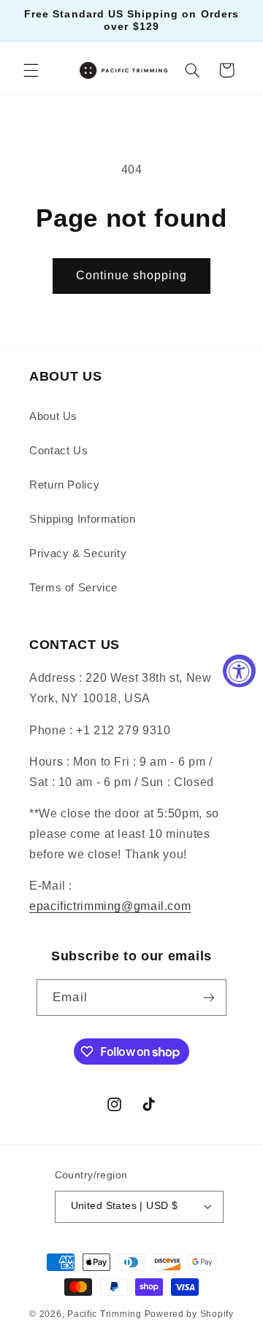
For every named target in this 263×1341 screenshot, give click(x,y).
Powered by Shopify (189, 1314)
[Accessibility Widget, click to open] (239, 670)
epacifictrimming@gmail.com (110, 906)
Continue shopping (132, 275)
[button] (30, 70)
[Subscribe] (208, 997)
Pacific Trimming (104, 1314)
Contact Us (58, 450)
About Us (53, 416)
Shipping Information (82, 519)
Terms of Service (73, 588)
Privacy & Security (77, 553)
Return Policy (64, 485)
